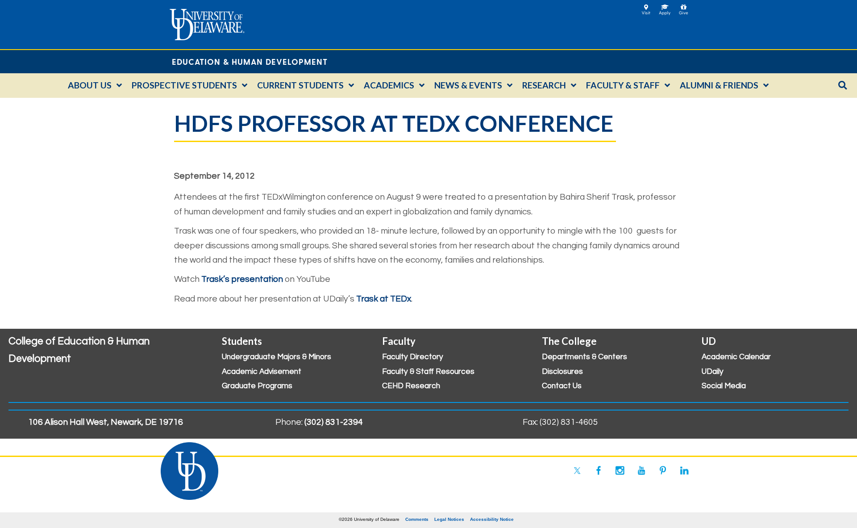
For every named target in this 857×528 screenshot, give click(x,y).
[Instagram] (620, 470)
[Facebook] (598, 470)
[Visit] (646, 7)
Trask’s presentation (242, 279)
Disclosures (562, 372)
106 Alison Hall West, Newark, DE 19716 (105, 422)
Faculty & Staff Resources (428, 372)
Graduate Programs (257, 386)
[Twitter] (577, 470)
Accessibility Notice (492, 519)
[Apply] (665, 7)
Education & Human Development (250, 61)
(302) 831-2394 (333, 422)
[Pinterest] (663, 470)
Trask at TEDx (383, 298)
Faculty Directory (412, 357)
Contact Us (562, 386)
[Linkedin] (684, 470)
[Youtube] (641, 470)
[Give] (684, 7)
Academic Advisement (261, 372)
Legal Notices (449, 519)
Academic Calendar (736, 357)
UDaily (713, 372)
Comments (416, 519)
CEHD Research (411, 386)
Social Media (724, 386)
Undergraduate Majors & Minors (276, 357)
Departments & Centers (584, 357)
